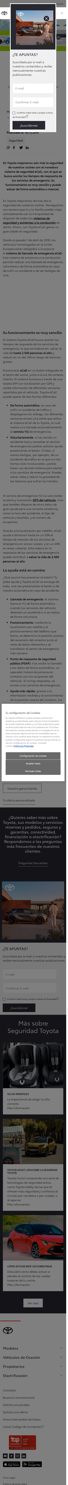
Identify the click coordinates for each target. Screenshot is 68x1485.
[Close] (46, 18)
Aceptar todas (33, 763)
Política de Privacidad (24, 745)
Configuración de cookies (33, 755)
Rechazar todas (33, 771)
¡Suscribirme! (29, 125)
